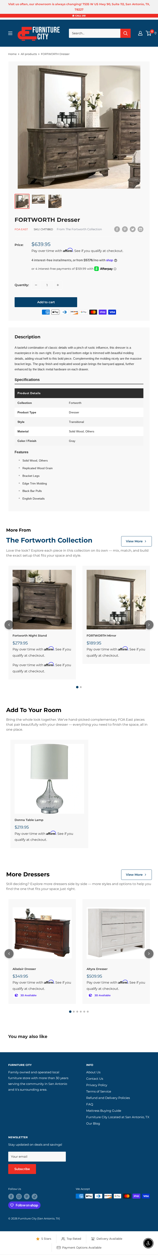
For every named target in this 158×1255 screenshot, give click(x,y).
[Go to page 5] (84, 1012)
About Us (93, 1072)
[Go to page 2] (81, 687)
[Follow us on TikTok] (34, 1196)
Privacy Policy (96, 1085)
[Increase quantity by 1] (57, 285)
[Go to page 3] (77, 1012)
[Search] (125, 33)
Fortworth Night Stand (30, 635)
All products (29, 54)
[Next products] (148, 624)
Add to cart (46, 302)
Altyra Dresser (97, 969)
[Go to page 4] (81, 1012)
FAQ (89, 1104)
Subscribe (22, 1169)
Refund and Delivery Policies (108, 1098)
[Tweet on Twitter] (133, 229)
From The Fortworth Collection (79, 229)
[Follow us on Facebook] (11, 1196)
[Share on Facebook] (117, 229)
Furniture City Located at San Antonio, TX (117, 1117)
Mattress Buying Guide (103, 1111)
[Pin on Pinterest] (125, 229)
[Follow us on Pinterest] (27, 1196)
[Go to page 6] (88, 1012)
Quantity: (22, 285)
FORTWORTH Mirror (101, 635)
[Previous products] (9, 624)
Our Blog (93, 1123)
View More (134, 541)
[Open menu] (10, 33)
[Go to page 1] (77, 687)
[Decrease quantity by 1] (36, 285)
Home (12, 54)
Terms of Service (98, 1091)
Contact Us (94, 1079)
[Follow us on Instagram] (19, 1196)
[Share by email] (140, 229)
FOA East (21, 229)
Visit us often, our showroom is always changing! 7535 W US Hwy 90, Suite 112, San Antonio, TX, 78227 (79, 6)
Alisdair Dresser (24, 969)
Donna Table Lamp (29, 820)
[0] (148, 33)
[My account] (140, 33)
